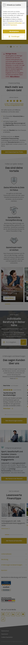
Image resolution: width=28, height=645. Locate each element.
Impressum (13, 25)
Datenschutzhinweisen (15, 23)
